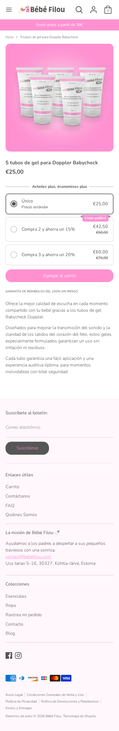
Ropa (11, 605)
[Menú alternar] (8, 9)
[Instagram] (18, 655)
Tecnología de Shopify (79, 716)
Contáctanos (18, 496)
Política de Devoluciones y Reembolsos (70, 701)
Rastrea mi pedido (24, 615)
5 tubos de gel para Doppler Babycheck (49, 37)
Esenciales (16, 596)
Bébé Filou (53, 716)
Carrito (12, 487)
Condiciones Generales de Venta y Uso (55, 695)
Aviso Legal (14, 695)
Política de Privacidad (21, 701)
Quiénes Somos (21, 515)
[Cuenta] (93, 7)
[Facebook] (9, 655)
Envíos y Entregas (19, 708)
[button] (59, 204)
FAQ (10, 506)
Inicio (10, 37)
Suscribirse (27, 448)
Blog (10, 633)
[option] (59, 24)
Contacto (14, 624)
